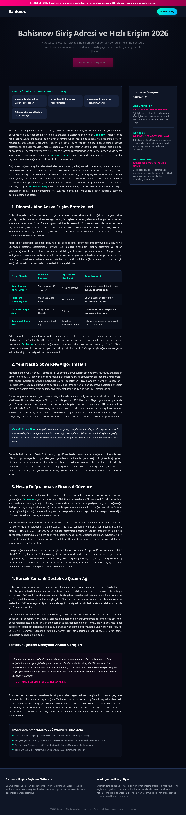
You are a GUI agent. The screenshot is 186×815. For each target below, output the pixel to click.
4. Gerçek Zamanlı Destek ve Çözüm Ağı (28, 113)
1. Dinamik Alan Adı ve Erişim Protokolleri (26, 101)
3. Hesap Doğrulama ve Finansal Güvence (99, 101)
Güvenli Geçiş (167, 11)
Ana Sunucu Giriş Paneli (93, 62)
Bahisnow (17, 11)
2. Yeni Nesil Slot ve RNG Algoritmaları (63, 101)
